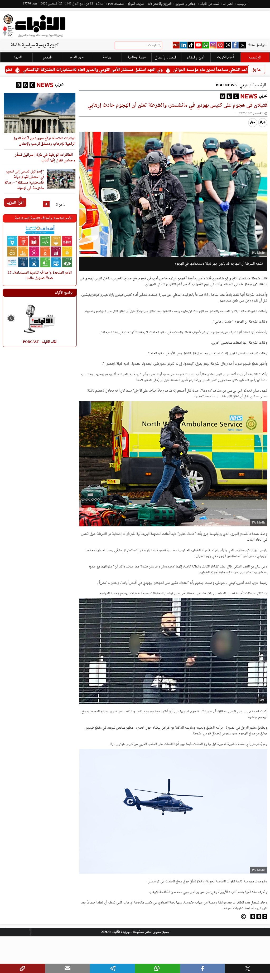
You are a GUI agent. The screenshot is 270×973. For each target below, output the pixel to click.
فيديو (220, 45)
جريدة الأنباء (121, 932)
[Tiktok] (190, 45)
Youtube (198, 45)
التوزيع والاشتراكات (160, 4)
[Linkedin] (183, 45)
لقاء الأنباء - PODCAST (39, 342)
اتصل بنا (228, 4)
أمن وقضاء (195, 57)
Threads (227, 45)
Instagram (213, 45)
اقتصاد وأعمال (166, 57)
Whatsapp (205, 45)
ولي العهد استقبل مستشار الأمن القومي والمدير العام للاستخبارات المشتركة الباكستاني (147, 69)
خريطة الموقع (136, 4)
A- (252, 122)
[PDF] (176, 45)
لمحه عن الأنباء (209, 4)
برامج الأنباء (64, 292)
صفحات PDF (116, 4)
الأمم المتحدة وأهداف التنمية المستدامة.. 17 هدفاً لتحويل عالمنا (39, 275)
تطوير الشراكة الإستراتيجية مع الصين (35, 69)
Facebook (235, 45)
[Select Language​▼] (82, 84)
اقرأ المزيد (15, 202)
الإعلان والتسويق (185, 4)
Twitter (242, 45)
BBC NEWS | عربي (232, 85)
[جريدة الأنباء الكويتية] (34, 25)
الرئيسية (242, 4)
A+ (262, 122)
